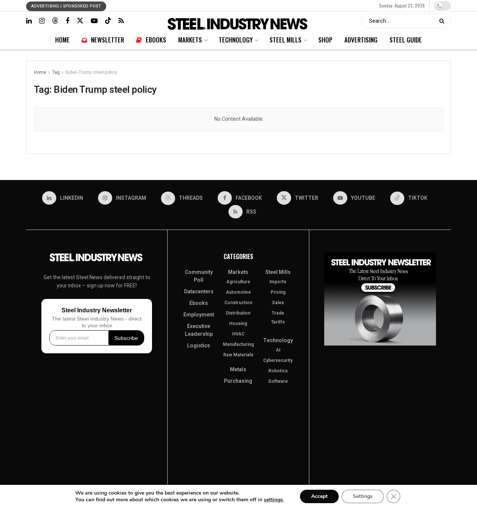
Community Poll (199, 276)
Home (157, 5)
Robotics (278, 370)
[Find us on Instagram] (42, 21)
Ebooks (196, 5)
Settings (363, 496)
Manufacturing (238, 344)
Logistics (198, 346)
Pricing (278, 292)
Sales (278, 302)
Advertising (297, 5)
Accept (319, 496)
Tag (56, 72)
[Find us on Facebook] (67, 21)
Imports (277, 281)
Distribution (238, 313)
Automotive (238, 292)
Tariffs (278, 322)
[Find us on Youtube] (94, 21)
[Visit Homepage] (238, 21)
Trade (278, 313)
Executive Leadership (199, 330)
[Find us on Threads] (55, 20)
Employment (198, 315)
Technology (235, 5)
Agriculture (238, 281)
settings (273, 499)
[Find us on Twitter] (80, 20)
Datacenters (199, 292)
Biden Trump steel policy (91, 72)
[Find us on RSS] (121, 21)
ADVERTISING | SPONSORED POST (66, 6)
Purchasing (238, 381)
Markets (214, 5)
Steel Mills (260, 5)
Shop (278, 5)
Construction (238, 302)
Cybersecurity (278, 360)
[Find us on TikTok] (108, 20)
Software (278, 381)
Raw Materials (238, 354)
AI (278, 350)
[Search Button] (443, 20)
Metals (238, 369)
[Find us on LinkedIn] (29, 21)
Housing (238, 323)
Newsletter (176, 5)
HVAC (238, 334)
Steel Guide (322, 5)
